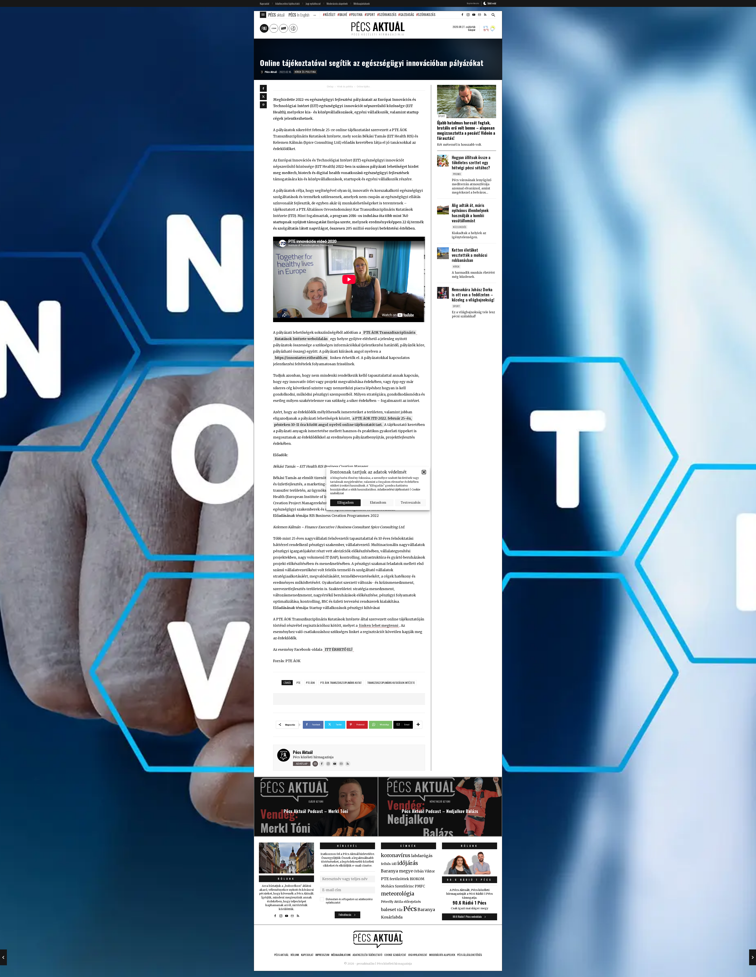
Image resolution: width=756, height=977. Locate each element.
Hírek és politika (305, 71)
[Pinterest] (263, 104)
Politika (357, 14)
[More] (418, 725)
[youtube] (473, 15)
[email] (479, 15)
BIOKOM (417, 879)
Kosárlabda (392, 917)
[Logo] (378, 939)
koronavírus (395, 855)
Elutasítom (378, 502)
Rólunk (286, 878)
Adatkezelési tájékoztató (393, 489)
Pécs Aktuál (303, 752)
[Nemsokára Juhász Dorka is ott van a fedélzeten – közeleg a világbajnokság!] (443, 293)
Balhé (343, 14)
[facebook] (462, 15)
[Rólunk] (286, 858)
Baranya (426, 909)
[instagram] (468, 15)
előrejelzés (412, 902)
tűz (400, 910)
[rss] (485, 15)
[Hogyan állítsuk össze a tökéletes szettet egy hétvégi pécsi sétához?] (443, 161)
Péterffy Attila (392, 902)
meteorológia (397, 894)
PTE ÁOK (310, 682)
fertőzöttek (399, 879)
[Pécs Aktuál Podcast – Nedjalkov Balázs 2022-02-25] (752, 957)
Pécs (410, 909)
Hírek (456, 266)
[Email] (315, 764)
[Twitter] (263, 96)
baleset (388, 909)
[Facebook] (263, 88)
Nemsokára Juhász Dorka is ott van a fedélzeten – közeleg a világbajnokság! (473, 294)
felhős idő (389, 864)
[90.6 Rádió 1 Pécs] (469, 873)
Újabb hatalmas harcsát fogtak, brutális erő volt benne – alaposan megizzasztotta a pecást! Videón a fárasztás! (466, 130)
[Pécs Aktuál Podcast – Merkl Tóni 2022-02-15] (3, 957)
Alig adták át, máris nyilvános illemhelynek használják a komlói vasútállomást (470, 212)
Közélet (330, 14)
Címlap (330, 86)
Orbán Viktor (424, 871)
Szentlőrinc (404, 886)
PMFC (420, 886)
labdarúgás (422, 855)
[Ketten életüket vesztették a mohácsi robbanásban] (443, 253)
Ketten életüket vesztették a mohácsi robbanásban (469, 255)
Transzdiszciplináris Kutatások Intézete (391, 682)
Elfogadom (345, 502)
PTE (298, 682)
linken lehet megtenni (378, 625)
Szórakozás (387, 14)
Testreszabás (411, 502)
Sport (370, 14)
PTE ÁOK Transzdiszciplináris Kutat (341, 682)
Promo (457, 174)
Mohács (387, 886)
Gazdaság (407, 14)
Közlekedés (459, 227)
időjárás (407, 863)
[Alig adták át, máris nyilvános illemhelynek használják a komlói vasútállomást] (443, 208)
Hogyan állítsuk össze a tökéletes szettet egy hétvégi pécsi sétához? (471, 162)
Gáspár (471, 29)
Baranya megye (397, 871)
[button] (424, 472)
